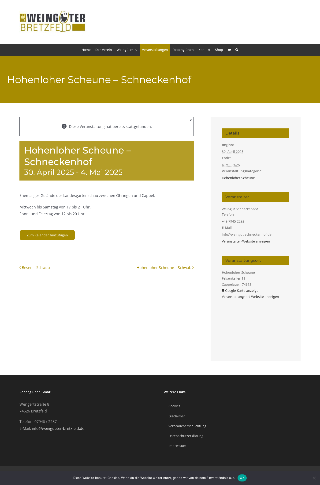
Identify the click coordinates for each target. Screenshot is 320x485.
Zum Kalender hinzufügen (47, 235)
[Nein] (314, 478)
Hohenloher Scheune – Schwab (164, 267)
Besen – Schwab (36, 267)
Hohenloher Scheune (238, 178)
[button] (237, 50)
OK (242, 478)
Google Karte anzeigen (242, 290)
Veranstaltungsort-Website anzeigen (250, 296)
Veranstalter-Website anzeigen (246, 241)
